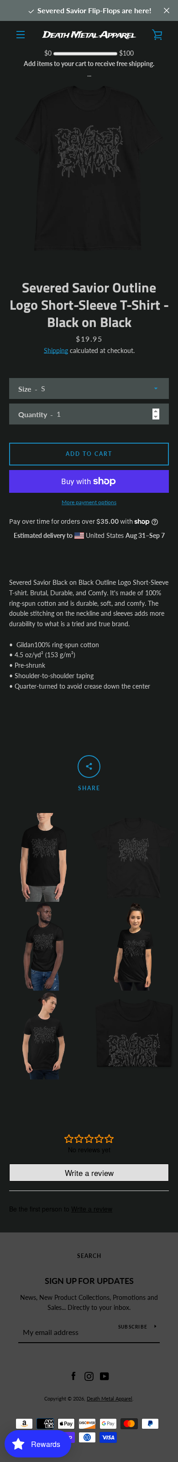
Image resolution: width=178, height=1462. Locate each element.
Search (89, 1255)
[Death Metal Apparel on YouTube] (104, 1375)
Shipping (56, 350)
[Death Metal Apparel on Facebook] (73, 1375)
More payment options (89, 502)
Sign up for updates (89, 1281)
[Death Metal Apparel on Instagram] (89, 1375)
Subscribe (132, 1326)
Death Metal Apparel (109, 1398)
